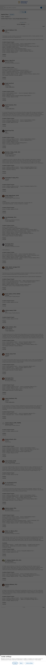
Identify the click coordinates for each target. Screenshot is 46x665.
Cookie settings (29, 663)
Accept (15, 663)
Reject (21, 663)
